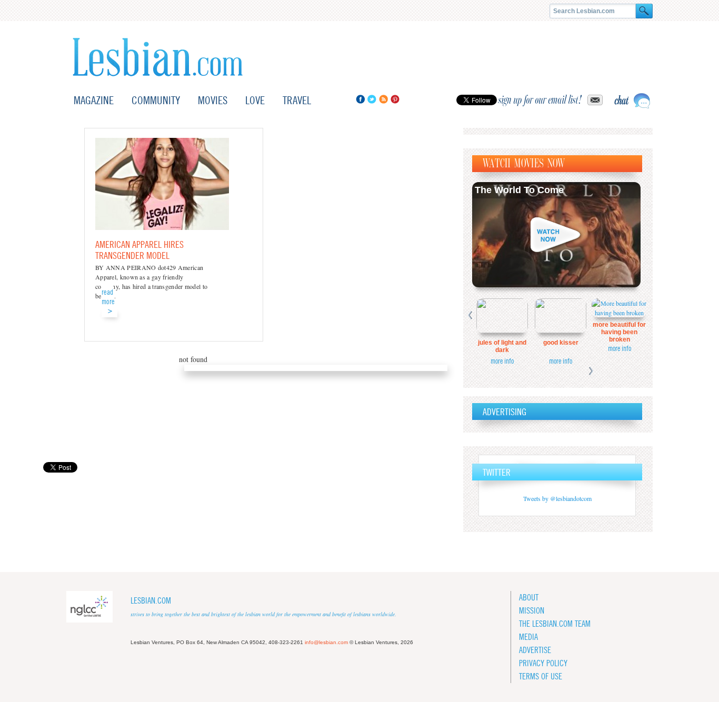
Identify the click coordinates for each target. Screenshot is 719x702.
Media (528, 637)
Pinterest (395, 99)
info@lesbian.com (326, 642)
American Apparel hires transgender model (139, 250)
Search (644, 11)
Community (156, 100)
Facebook (360, 99)
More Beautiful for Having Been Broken (619, 332)
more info (502, 361)
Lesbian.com (158, 57)
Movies (212, 100)
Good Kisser (560, 342)
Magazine (94, 100)
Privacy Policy (543, 663)
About (528, 598)
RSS (383, 99)
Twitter (371, 99)
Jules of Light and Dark (502, 346)
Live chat (632, 100)
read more (108, 297)
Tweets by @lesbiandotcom (557, 498)
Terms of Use (540, 676)
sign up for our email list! (540, 100)
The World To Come (519, 190)
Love (255, 100)
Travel (297, 100)
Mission (531, 611)
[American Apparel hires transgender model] (162, 227)
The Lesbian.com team (555, 624)
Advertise (535, 650)
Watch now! (556, 234)
